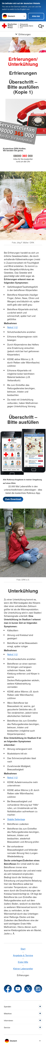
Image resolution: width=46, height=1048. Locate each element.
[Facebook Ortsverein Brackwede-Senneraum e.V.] (8, 989)
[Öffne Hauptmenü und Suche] (41, 26)
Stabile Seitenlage (16, 819)
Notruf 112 (12, 327)
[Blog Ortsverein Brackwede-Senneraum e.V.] (38, 989)
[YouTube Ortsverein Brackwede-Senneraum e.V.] (18, 989)
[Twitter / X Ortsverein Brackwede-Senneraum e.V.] (28, 989)
